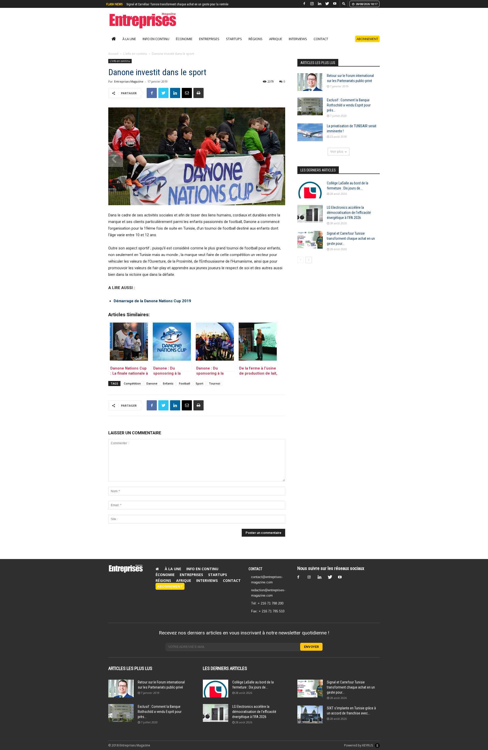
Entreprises (209, 44)
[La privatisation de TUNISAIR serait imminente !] (310, 138)
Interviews (298, 44)
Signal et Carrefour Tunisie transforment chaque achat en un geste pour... (351, 244)
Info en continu (156, 44)
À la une (129, 44)
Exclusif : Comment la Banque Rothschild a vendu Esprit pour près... (349, 110)
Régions (256, 44)
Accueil (113, 59)
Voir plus (336, 157)
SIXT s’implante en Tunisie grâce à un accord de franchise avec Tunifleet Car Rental (178, 4)
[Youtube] (335, 4)
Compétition (132, 389)
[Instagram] (312, 4)
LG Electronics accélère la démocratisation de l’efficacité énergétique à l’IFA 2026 (349, 218)
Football (184, 389)
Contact (321, 44)
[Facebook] (304, 4)
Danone (151, 389)
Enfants (168, 389)
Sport (199, 389)
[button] (344, 3)
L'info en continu (135, 59)
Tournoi (214, 389)
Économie (184, 44)
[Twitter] (327, 4)
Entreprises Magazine (128, 87)
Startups (234, 44)
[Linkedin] (319, 4)
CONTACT (255, 574)
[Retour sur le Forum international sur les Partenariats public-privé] (310, 87)
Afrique (275, 44)
